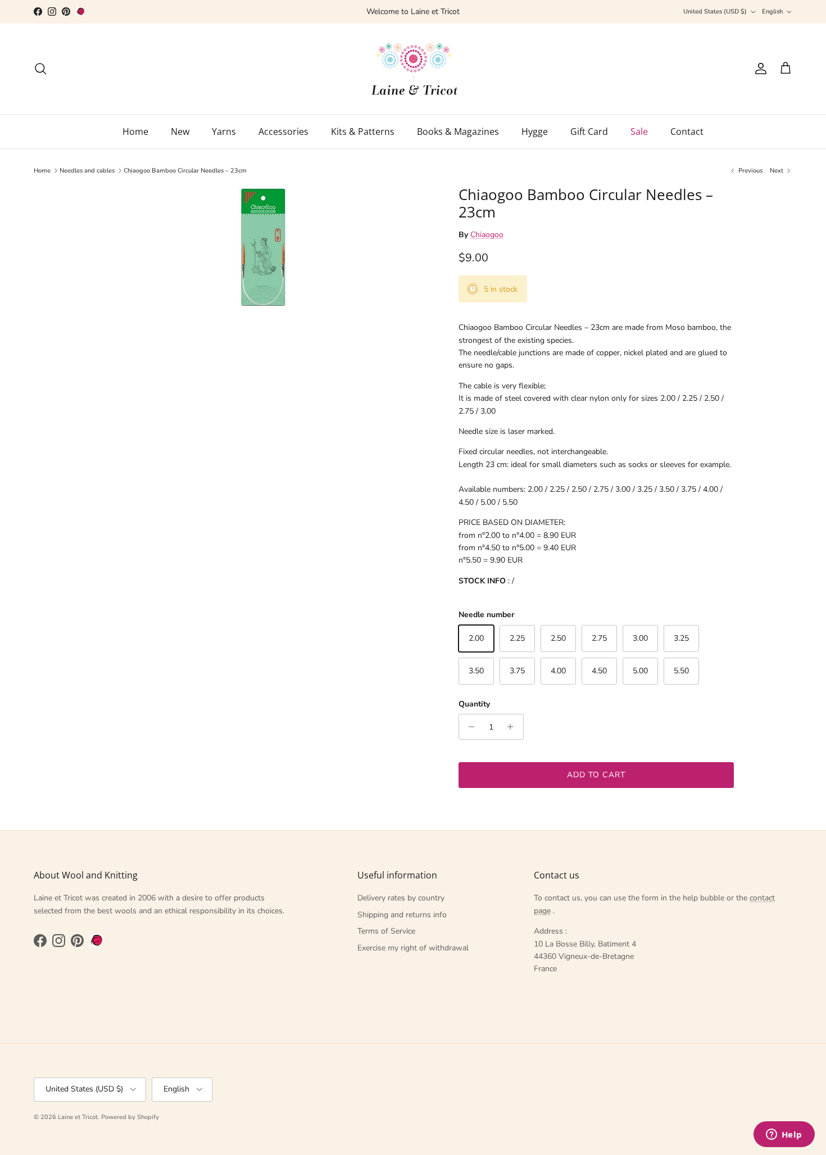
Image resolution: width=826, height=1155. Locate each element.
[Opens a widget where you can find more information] (784, 1135)
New (180, 131)
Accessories (283, 131)
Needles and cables (87, 170)
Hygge (534, 131)
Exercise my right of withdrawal (413, 948)
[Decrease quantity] (469, 726)
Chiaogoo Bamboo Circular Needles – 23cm (185, 170)
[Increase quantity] (513, 726)
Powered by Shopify (130, 1117)
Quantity (474, 704)
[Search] (40, 68)
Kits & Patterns (362, 131)
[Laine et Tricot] (413, 69)
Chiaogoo (486, 234)
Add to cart (596, 774)
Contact (687, 131)
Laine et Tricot (78, 1117)
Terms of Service (386, 931)
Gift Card (589, 131)
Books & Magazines (458, 131)
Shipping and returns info (402, 914)
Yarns (224, 131)
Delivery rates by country (400, 898)
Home (135, 131)
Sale (639, 131)
